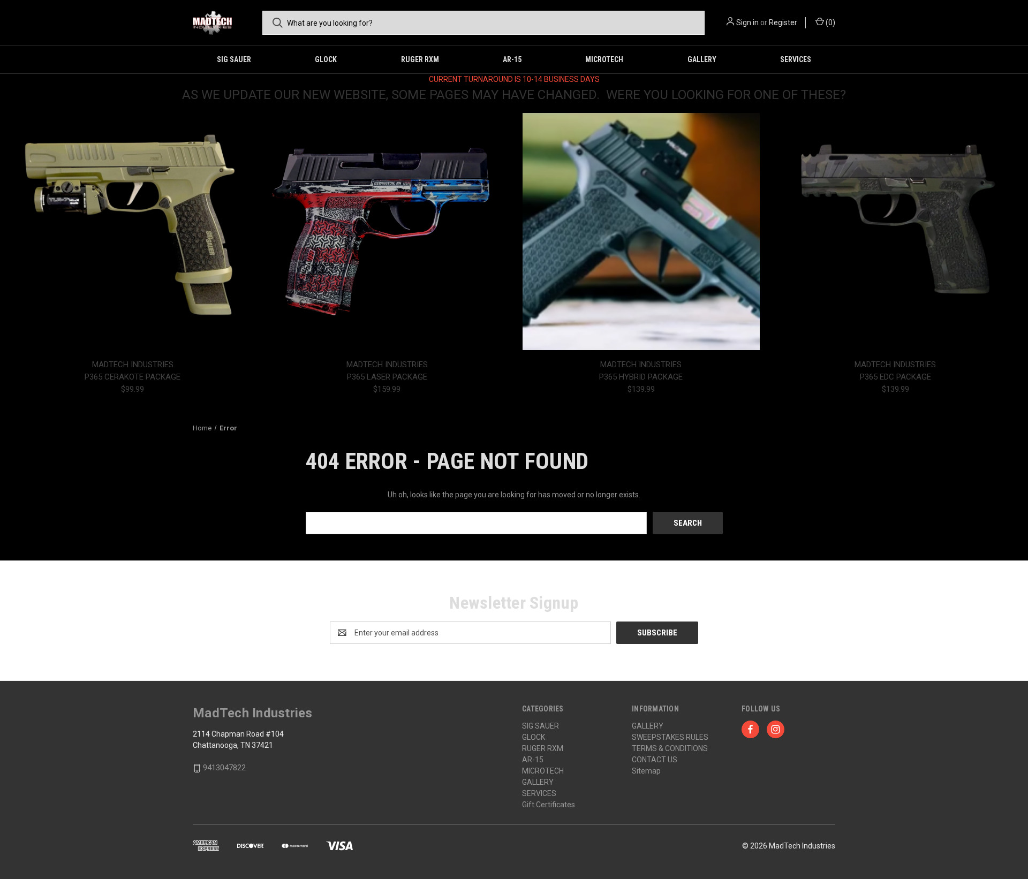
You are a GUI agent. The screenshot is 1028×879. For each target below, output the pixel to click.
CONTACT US (654, 759)
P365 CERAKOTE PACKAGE (132, 377)
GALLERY (701, 59)
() (829, 22)
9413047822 (224, 767)
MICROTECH (604, 59)
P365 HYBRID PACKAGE (641, 377)
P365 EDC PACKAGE (895, 377)
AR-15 (512, 59)
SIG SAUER (234, 59)
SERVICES (795, 59)
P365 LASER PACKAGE (387, 377)
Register (783, 22)
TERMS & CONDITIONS (670, 748)
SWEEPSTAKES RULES (670, 737)
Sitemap (646, 771)
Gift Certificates (548, 804)
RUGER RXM (420, 59)
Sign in (747, 22)
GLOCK (326, 59)
